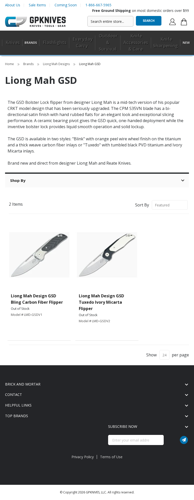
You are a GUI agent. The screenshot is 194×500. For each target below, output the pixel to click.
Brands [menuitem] (31, 43)
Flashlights (54, 42)
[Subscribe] (184, 440)
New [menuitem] (186, 43)
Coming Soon (66, 5)
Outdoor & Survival (108, 42)
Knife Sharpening (165, 42)
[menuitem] (12, 43)
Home (10, 64)
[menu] (97, 43)
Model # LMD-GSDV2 (94, 321)
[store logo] (35, 22)
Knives (13, 42)
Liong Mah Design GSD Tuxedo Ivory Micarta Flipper (101, 302)
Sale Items (37, 5)
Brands (28, 64)
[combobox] (110, 21)
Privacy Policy (82, 456)
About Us (12, 5)
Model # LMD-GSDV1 (26, 314)
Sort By (142, 205)
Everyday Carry (82, 42)
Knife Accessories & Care (135, 42)
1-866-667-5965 (98, 5)
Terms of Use (111, 456)
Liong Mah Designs (56, 64)
